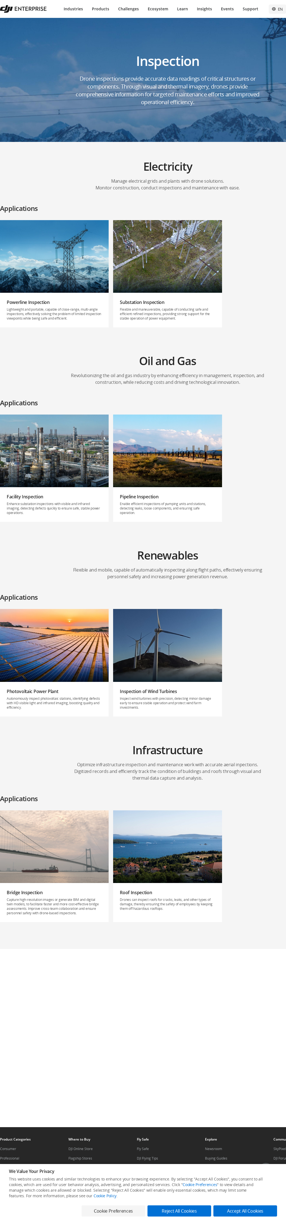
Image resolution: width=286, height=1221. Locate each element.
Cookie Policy (105, 1195)
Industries (73, 8)
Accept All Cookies (245, 1211)
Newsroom (213, 1148)
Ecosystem (158, 8)
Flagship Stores (80, 1158)
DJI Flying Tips (147, 1158)
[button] (54, 273)
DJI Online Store (80, 1148)
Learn (182, 8)
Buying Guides (216, 1158)
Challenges (128, 8)
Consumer (8, 1148)
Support (250, 8)
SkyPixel (279, 1148)
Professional (9, 1158)
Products (100, 8)
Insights (204, 8)
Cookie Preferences (200, 1184)
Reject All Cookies (179, 1211)
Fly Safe (143, 1148)
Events (227, 8)
